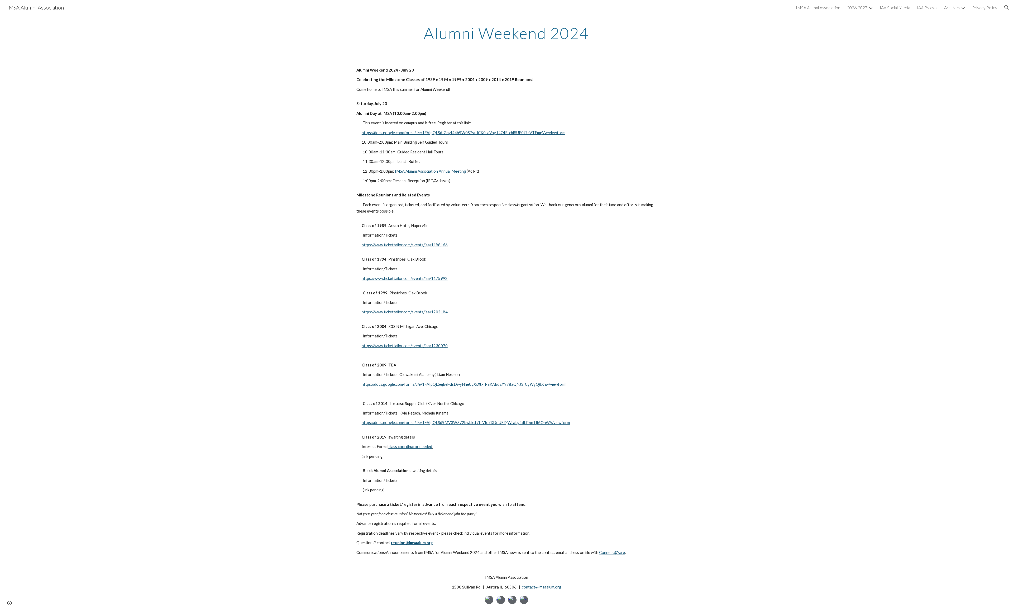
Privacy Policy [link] (984, 7)
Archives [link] (952, 7)
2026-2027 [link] (857, 7)
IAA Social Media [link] (895, 7)
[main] (506, 33)
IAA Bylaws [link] (927, 7)
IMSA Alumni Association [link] (818, 7)
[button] (1006, 7)
